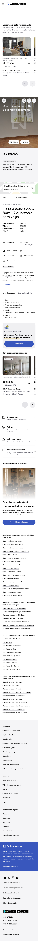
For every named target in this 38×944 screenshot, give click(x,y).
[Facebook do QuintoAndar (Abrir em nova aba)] (4, 877)
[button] (19, 418)
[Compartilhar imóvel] (24, 100)
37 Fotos (15, 142)
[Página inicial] (16, 4)
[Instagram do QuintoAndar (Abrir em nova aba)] (9, 877)
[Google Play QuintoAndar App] (9, 911)
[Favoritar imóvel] (29, 100)
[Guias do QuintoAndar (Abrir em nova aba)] (13, 877)
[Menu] (3, 4)
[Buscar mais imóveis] (4, 100)
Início (4, 197)
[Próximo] (32, 84)
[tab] (9, 293)
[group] (17, 57)
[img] (17, 46)
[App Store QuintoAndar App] (22, 911)
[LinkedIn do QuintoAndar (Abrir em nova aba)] (17, 877)
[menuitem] (6, 198)
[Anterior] (25, 84)
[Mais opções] (34, 100)
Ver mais (8, 285)
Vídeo (26, 142)
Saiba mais (19, 344)
